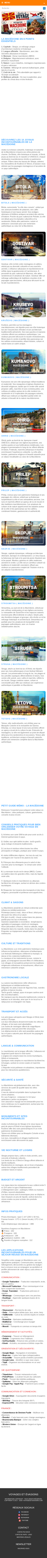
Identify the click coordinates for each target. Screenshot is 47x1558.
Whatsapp (7, 1296)
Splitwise (6, 1381)
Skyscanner (8, 1310)
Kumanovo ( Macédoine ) (16, 377)
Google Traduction (11, 1282)
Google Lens (8, 1360)
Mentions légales (23, 1537)
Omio (5, 1312)
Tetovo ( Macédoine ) (14, 719)
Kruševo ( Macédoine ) (15, 320)
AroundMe (7, 1358)
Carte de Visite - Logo (23, 1534)
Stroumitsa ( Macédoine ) (17, 603)
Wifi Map (6, 1401)
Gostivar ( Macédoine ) (15, 260)
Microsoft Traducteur (12, 1286)
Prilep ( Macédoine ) (13, 490)
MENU (7, 3)
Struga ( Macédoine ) (14, 664)
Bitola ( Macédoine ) (13, 203)
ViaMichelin (8, 1315)
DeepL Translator (10, 1291)
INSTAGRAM (24, 1517)
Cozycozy (7, 1336)
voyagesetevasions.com (33, 1500)
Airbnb (6, 1339)
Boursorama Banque (12, 1420)
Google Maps (8, 1353)
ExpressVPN (8, 1403)
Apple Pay (18, 1384)
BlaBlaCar (7, 1322)
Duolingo (7, 1298)
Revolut (6, 1417)
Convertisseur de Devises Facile (17, 1413)
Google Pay (8, 1384)
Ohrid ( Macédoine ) (13, 436)
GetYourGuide (9, 1341)
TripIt (5, 1362)
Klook (5, 1343)
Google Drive (8, 1396)
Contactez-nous (23, 1532)
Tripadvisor (8, 1374)
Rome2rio (7, 1319)
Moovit (5, 1326)
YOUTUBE (24, 1520)
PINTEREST (24, 1515)
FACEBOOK (24, 1512)
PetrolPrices (8, 1377)
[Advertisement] (23, 109)
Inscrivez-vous (23, 1548)
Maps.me (6, 1355)
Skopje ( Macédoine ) (14, 549)
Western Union (9, 1424)
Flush (5, 1379)
